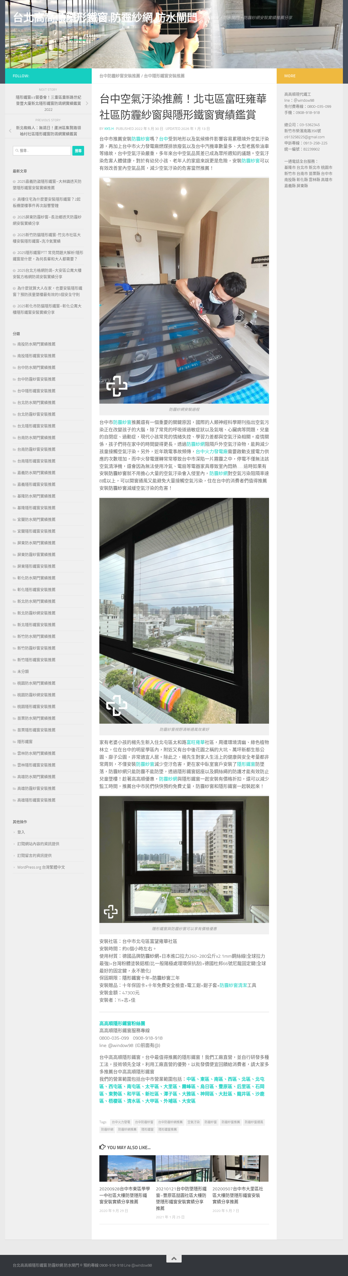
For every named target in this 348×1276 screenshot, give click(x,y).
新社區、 (154, 1094)
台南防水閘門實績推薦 (36, 437)
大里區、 (173, 1086)
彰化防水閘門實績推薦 (36, 578)
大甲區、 (154, 1101)
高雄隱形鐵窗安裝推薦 (36, 800)
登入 (21, 832)
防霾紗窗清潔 (233, 985)
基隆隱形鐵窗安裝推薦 (36, 508)
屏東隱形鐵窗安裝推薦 (36, 566)
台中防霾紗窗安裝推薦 (119, 75)
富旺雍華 (195, 742)
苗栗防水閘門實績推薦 (36, 718)
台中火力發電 (121, 1122)
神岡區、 (209, 1094)
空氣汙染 (194, 1122)
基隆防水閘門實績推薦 (36, 496)
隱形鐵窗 (246, 764)
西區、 (235, 1079)
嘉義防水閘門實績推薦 (36, 472)
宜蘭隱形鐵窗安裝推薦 (36, 531)
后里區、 (246, 1086)
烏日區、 (209, 1086)
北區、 (248, 1079)
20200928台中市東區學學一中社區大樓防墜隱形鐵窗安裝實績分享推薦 (124, 1195)
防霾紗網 (195, 444)
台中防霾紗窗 (144, 1122)
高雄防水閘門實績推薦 (36, 776)
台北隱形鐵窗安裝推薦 (36, 426)
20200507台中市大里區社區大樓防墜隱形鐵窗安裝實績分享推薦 (237, 1195)
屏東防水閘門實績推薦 (36, 543)
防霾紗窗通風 (254, 1122)
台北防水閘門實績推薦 (36, 402)
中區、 (193, 1079)
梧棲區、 (118, 1101)
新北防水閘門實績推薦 (36, 601)
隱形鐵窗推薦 (167, 1129)
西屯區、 (118, 1086)
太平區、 (154, 1086)
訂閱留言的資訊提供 (34, 855)
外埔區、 (173, 1101)
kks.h (109, 129)
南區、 (221, 1079)
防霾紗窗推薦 (231, 1122)
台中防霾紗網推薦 (170, 1122)
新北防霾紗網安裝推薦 (36, 613)
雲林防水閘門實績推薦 (36, 753)
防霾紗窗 (140, 139)
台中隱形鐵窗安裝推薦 (164, 75)
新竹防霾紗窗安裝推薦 (36, 648)
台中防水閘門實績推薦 (36, 367)
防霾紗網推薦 (127, 1129)
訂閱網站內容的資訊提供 (38, 844)
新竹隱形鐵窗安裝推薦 (36, 660)
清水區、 (136, 1101)
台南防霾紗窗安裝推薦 (36, 449)
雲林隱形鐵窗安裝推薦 (36, 765)
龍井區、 (246, 1094)
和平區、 (136, 1094)
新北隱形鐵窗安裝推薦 (36, 624)
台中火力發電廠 (212, 451)
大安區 (189, 1101)
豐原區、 (228, 1086)
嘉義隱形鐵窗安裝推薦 (36, 484)
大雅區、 (191, 1094)
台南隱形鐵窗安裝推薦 (36, 461)
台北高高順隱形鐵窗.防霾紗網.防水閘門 (105, 17)
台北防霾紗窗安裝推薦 (36, 414)
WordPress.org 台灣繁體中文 (41, 867)
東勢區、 (118, 1094)
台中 (163, 139)
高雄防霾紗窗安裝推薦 (36, 788)
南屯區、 (136, 1086)
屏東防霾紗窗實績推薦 (36, 554)
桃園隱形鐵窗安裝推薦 (36, 706)
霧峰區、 (191, 1086)
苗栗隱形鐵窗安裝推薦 (36, 730)
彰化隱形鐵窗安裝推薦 (36, 589)
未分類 (23, 671)
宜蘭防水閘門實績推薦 (36, 519)
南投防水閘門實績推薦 (36, 344)
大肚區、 (228, 1094)
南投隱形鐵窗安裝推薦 (36, 356)
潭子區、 (173, 1094)
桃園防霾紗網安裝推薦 (36, 695)
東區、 (207, 1079)
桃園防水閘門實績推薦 (36, 683)
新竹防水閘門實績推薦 (36, 636)
